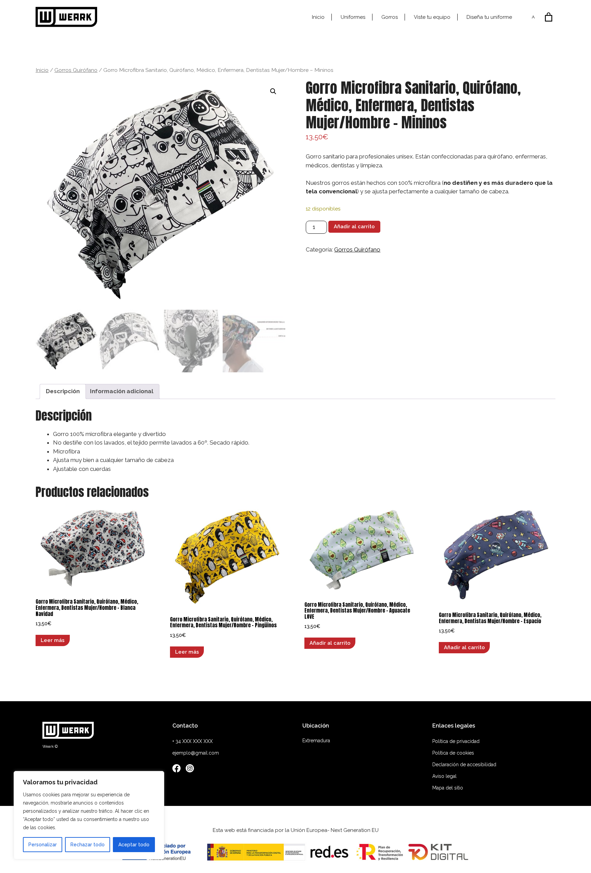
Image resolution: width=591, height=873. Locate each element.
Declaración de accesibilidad (464, 764)
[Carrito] (548, 17)
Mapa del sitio (447, 788)
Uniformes (353, 17)
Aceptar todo (133, 844)
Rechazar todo (87, 844)
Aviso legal (444, 776)
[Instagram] (190, 769)
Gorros (389, 17)
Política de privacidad (456, 741)
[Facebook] (176, 769)
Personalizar (42, 844)
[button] (273, 91)
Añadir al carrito (354, 226)
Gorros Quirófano (75, 70)
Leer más (53, 640)
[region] (89, 815)
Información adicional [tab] (121, 391)
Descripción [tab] (63, 391)
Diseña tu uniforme (489, 17)
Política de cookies (453, 753)
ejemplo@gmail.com (195, 753)
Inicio (318, 17)
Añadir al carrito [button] (330, 643)
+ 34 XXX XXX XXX (192, 741)
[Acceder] (533, 17)
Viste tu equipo (432, 17)
